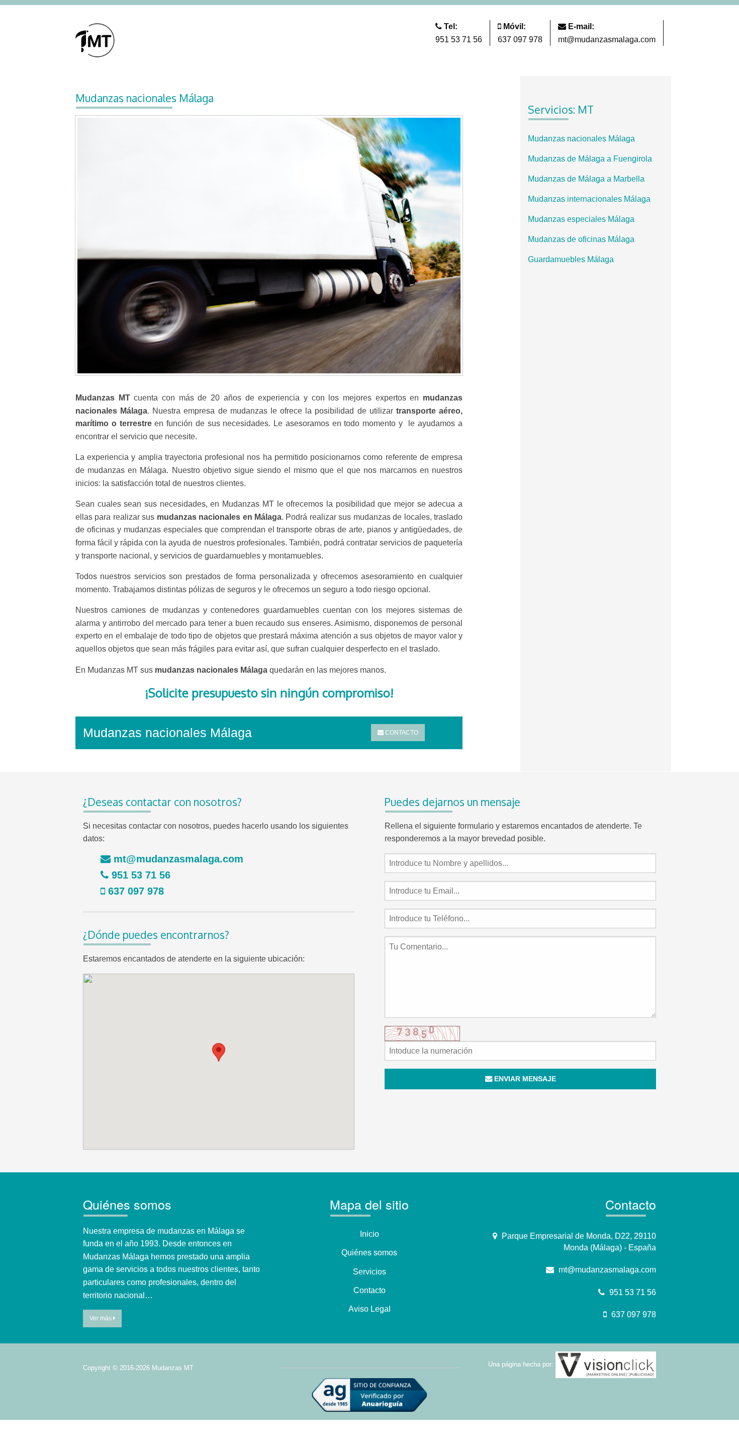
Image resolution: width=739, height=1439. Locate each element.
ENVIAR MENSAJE (524, 1079)
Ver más (101, 1318)
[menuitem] (596, 139)
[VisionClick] (606, 1364)
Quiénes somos (369, 1252)
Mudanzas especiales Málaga (581, 219)
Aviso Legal (369, 1309)
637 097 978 (520, 39)
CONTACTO (401, 732)
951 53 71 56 (458, 39)
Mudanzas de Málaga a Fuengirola (590, 158)
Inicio (369, 1234)
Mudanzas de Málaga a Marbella (586, 179)
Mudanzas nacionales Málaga (581, 138)
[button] (218, 1052)
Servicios (369, 1271)
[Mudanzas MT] (96, 39)
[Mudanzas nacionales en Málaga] (269, 249)
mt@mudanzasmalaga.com (607, 39)
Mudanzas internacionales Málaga (589, 199)
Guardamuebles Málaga (571, 259)
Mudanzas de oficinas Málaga (581, 239)
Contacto (369, 1290)
